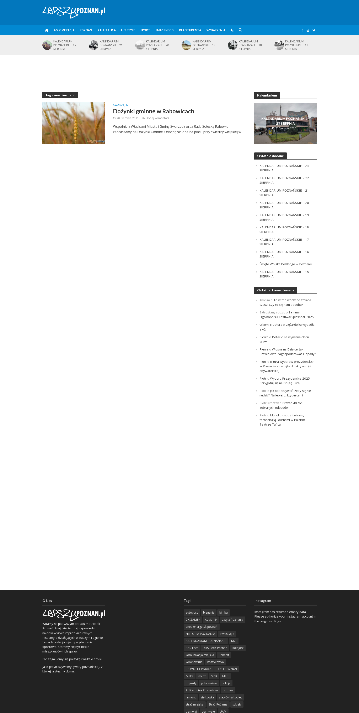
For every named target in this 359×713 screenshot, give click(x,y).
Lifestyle (128, 30)
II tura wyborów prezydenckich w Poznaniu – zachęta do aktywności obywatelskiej (286, 366)
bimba (223, 612)
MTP (225, 676)
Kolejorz (237, 648)
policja (226, 683)
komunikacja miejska (200, 655)
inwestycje (227, 634)
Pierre (263, 337)
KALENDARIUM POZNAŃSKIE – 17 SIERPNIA (250, 45)
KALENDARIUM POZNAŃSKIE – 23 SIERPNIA (285, 120)
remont (191, 697)
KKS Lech (192, 648)
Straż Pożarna (218, 704)
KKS (233, 641)
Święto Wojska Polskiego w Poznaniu (285, 264)
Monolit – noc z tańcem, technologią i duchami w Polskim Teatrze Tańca (282, 419)
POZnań (86, 30)
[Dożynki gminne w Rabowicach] (73, 122)
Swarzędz (121, 105)
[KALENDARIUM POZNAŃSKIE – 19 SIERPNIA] (139, 45)
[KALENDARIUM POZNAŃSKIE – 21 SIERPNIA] (46, 45)
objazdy (191, 683)
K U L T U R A (106, 30)
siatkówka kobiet (230, 697)
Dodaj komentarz (157, 118)
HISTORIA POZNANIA (200, 634)
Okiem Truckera (270, 324)
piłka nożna (209, 683)
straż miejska (195, 704)
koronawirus (194, 662)
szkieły (236, 704)
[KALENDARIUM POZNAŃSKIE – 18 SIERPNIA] (186, 45)
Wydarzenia (216, 30)
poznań (228, 690)
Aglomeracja (64, 30)
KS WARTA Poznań (198, 669)
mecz (202, 676)
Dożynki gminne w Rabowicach (153, 111)
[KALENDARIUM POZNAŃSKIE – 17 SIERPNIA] (232, 45)
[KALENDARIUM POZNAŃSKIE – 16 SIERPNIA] (278, 45)
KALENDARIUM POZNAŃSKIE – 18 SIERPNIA (204, 45)
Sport (145, 30)
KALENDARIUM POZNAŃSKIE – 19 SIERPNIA (157, 45)
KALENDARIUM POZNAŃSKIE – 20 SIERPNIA (111, 45)
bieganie (208, 612)
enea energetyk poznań (202, 627)
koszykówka (215, 662)
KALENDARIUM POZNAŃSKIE (206, 641)
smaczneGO (164, 30)
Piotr (263, 361)
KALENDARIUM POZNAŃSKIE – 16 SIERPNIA (296, 45)
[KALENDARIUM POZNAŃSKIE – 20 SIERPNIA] (93, 45)
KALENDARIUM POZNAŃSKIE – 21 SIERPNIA (64, 45)
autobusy (192, 612)
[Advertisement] (179, 68)
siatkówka (207, 697)
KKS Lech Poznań (215, 648)
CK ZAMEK (193, 619)
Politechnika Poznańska (202, 690)
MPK (214, 676)
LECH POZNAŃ (226, 669)
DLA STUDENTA (190, 30)
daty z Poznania (232, 619)
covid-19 (211, 619)
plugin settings (271, 621)
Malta (189, 676)
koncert (224, 655)
